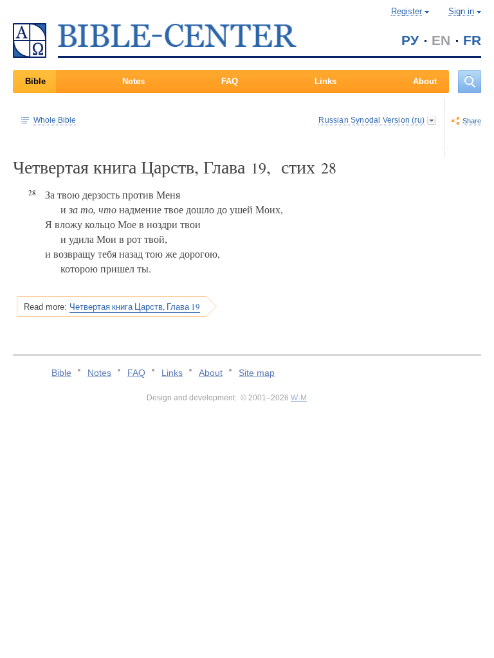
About (425, 81)
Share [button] (471, 121)
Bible (35, 81)
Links (325, 81)
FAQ (229, 81)
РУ (410, 40)
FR (472, 40)
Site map (257, 373)
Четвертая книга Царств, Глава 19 (134, 306)
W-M (299, 397)
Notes (133, 81)
